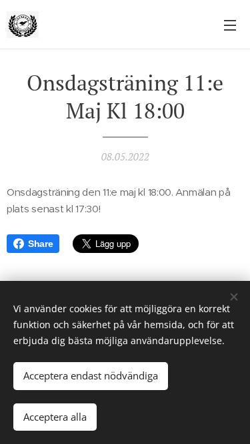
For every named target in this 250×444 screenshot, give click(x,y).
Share (40, 243)
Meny (230, 24)
